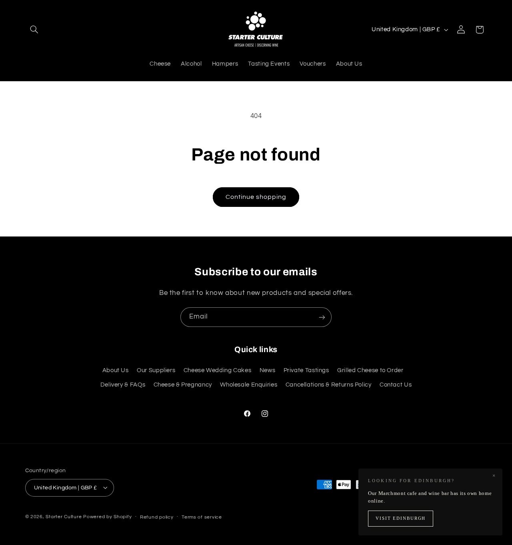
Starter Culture (64, 516)
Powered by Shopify (107, 516)
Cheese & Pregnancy (183, 385)
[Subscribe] (322, 317)
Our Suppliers (156, 370)
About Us (115, 370)
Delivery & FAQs (122, 385)
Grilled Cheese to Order (370, 370)
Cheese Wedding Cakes (218, 370)
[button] (34, 29)
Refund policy (157, 517)
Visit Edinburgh (401, 518)
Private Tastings (306, 370)
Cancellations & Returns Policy (329, 385)
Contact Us (396, 385)
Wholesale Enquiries (248, 385)
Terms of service (202, 517)
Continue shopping (256, 197)
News (268, 370)
